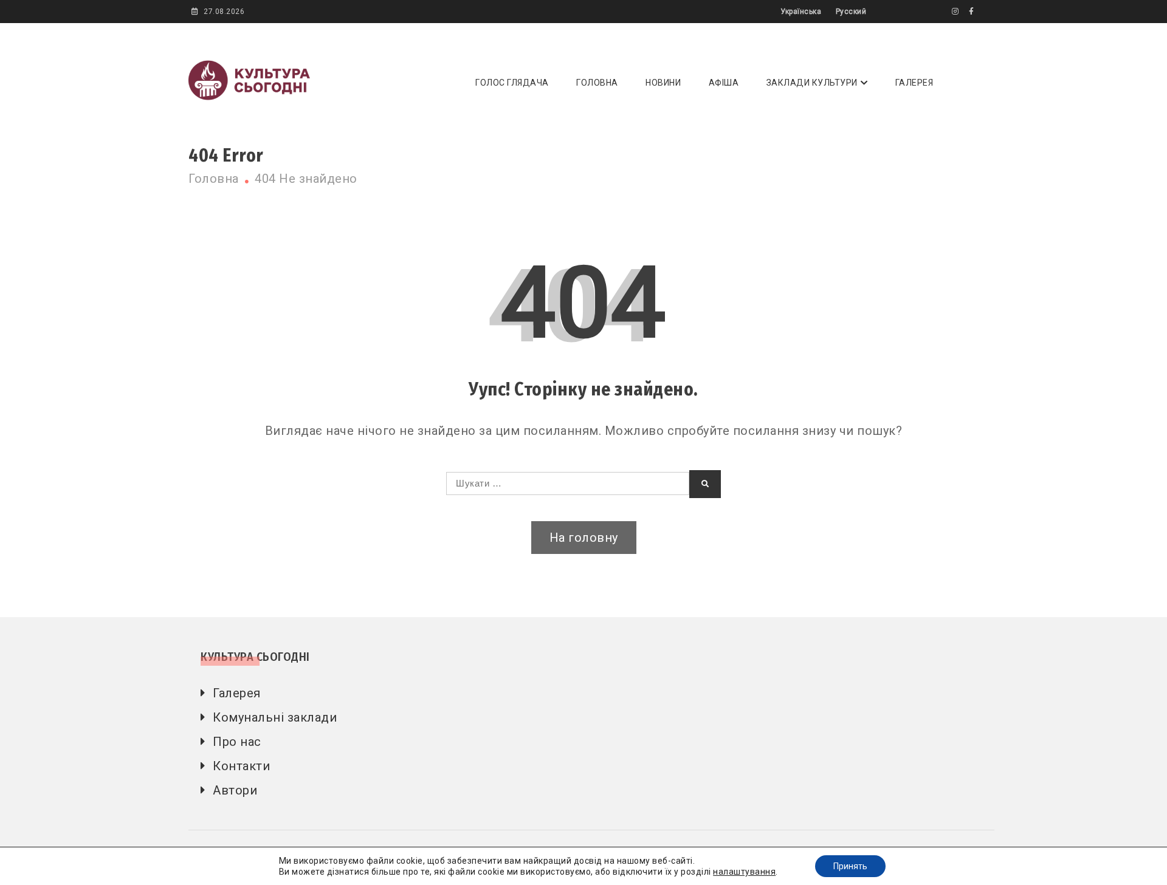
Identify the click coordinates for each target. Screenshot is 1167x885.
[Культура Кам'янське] (955, 11)
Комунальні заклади (275, 717)
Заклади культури (812, 82)
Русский (851, 11)
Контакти (241, 766)
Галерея (914, 82)
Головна (597, 82)
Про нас (237, 741)
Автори (235, 790)
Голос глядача (512, 82)
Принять (850, 866)
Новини (663, 82)
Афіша (724, 82)
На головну (583, 537)
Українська (800, 11)
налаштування (744, 871)
